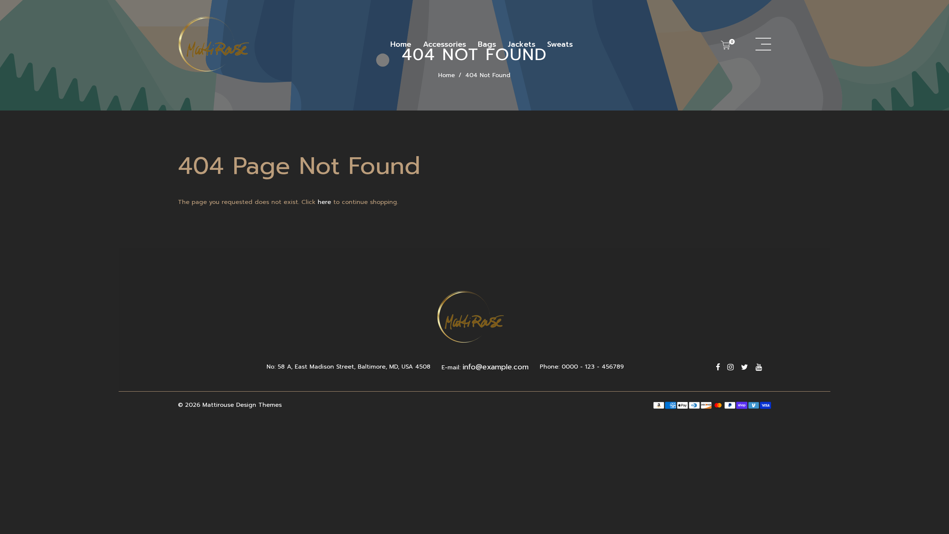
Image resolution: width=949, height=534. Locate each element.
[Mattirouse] (215, 44)
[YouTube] (758, 367)
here (324, 202)
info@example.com (496, 366)
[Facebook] (718, 367)
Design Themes (259, 404)
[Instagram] (730, 367)
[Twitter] (744, 367)
